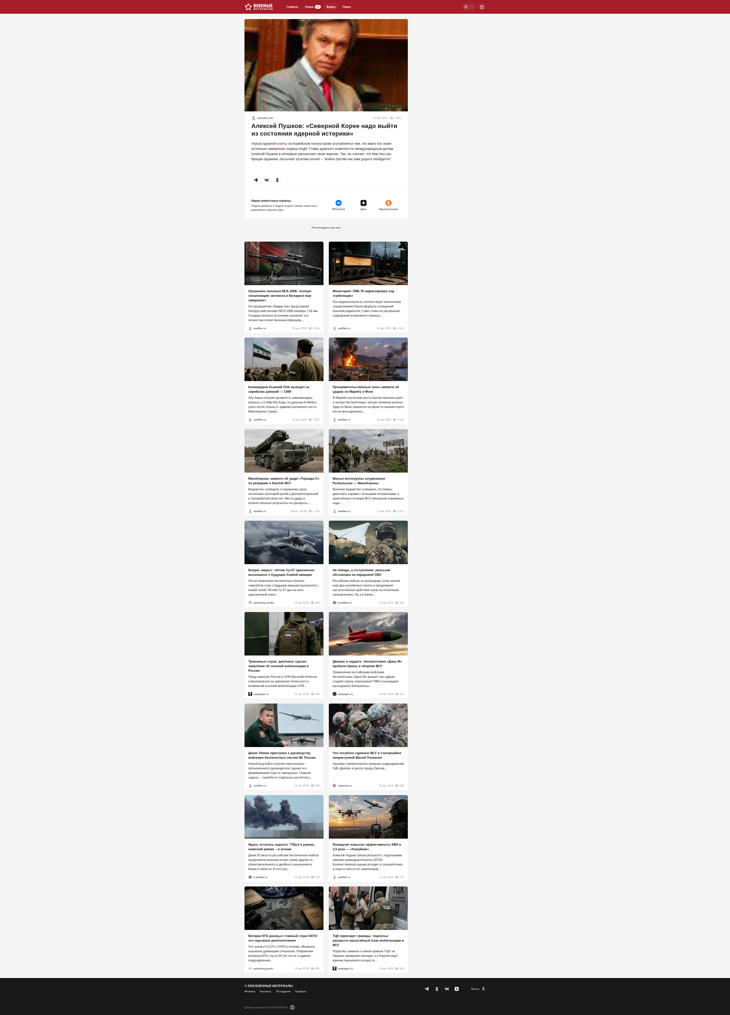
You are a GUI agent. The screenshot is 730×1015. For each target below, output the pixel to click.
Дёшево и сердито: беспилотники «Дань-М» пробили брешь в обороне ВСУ (367, 664)
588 (401, 785)
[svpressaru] (334, 785)
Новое (312, 6)
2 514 (400, 328)
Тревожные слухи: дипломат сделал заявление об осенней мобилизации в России (278, 666)
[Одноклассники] (437, 989)
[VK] (447, 989)
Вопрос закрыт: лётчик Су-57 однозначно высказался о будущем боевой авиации (281, 572)
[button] (256, 180)
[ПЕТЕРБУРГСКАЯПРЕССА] (250, 968)
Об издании (283, 991)
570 (401, 876)
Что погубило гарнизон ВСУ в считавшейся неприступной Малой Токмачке (367, 755)
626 (317, 694)
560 (401, 968)
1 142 (316, 511)
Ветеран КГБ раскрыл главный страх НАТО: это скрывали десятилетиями (283, 938)
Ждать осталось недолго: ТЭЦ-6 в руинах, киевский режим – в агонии (281, 847)
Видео (331, 6)
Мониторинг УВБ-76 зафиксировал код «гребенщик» (363, 293)
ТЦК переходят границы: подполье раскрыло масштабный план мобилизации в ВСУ (368, 940)
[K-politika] (334, 602)
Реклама (249, 991)
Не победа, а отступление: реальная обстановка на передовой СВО (361, 572)
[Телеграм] (427, 989)
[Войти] (482, 7)
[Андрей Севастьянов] (334, 511)
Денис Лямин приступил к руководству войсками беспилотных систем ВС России (281, 755)
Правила (300, 991)
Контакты (265, 991)
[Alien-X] (253, 118)
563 (317, 968)
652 (401, 602)
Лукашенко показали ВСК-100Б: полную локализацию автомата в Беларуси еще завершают (279, 295)
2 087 (316, 419)
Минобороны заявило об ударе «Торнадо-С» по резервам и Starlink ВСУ (283, 481)
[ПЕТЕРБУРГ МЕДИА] (250, 602)
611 (402, 694)
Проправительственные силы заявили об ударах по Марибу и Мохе (366, 389)
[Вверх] (478, 989)
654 (317, 602)
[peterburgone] (334, 694)
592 (317, 785)
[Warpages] (250, 694)
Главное (292, 6)
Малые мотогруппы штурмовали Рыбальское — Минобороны (359, 481)
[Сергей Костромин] (250, 328)
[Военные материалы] (258, 7)
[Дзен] (457, 989)
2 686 (316, 328)
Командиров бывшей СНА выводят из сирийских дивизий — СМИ (278, 389)
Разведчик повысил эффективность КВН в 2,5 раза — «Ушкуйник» (367, 847)
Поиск (346, 6)
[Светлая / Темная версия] (469, 7)
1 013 (400, 511)
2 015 (400, 419)
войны (282, 144)
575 (317, 876)
